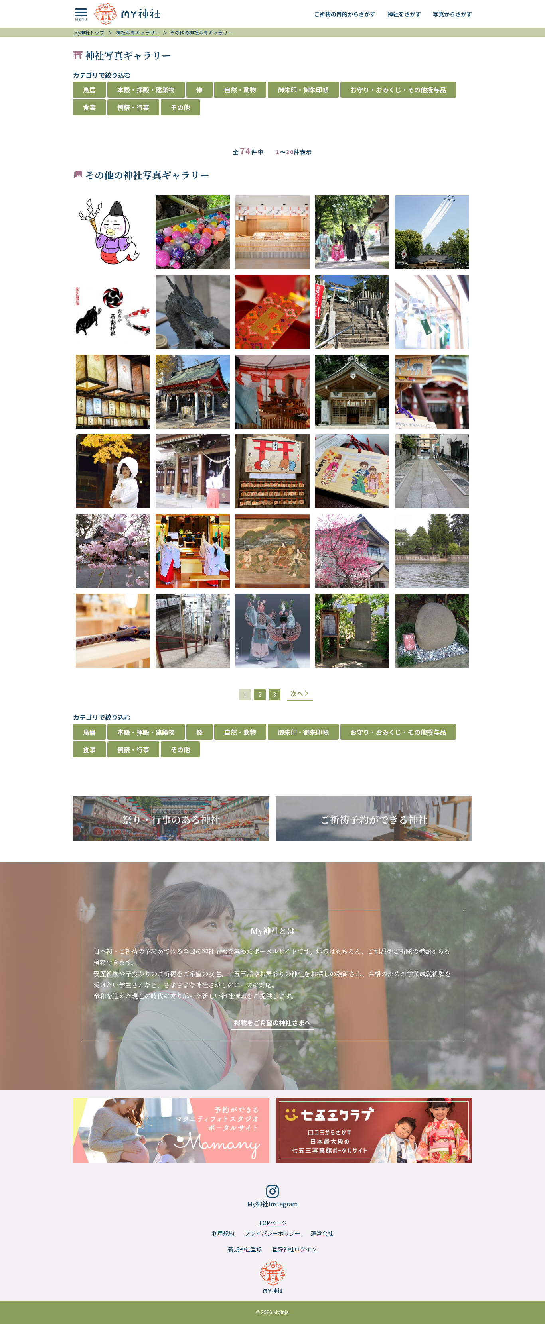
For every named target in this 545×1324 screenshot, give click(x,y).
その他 (180, 107)
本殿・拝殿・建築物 (146, 89)
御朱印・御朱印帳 (303, 89)
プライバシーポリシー (272, 1233)
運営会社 (322, 1233)
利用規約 (223, 1233)
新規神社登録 (245, 1249)
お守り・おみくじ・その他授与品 (398, 89)
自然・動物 (240, 89)
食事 (89, 107)
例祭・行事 (133, 107)
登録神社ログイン (294, 1249)
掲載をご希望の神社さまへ (272, 1022)
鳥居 (89, 89)
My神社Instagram (272, 1203)
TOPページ (273, 1223)
